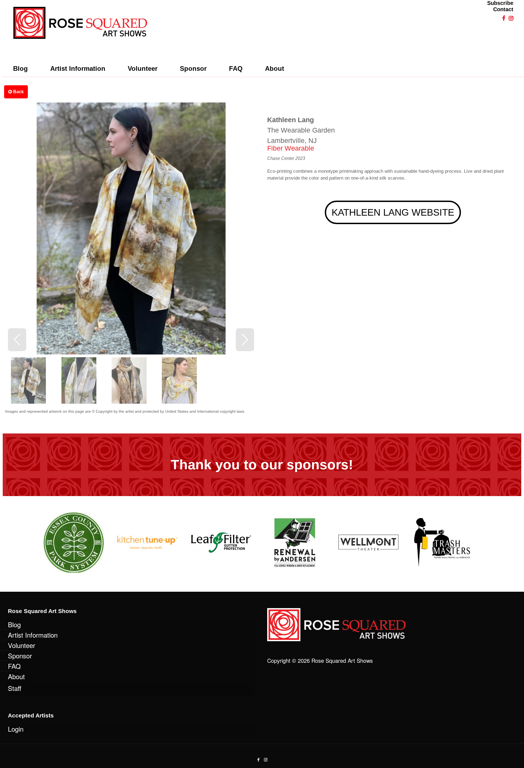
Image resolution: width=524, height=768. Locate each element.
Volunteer (21, 645)
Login (15, 729)
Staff (14, 688)
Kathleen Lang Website (393, 212)
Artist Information (33, 635)
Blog (14, 624)
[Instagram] (266, 759)
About (16, 676)
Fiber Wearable (290, 148)
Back (18, 91)
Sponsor (20, 655)
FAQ (14, 666)
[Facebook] (258, 759)
